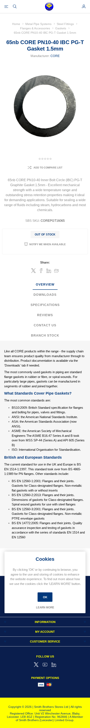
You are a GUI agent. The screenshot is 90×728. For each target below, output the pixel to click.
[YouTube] (45, 664)
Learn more (45, 607)
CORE (55, 56)
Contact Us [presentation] (45, 325)
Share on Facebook (41, 270)
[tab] (45, 285)
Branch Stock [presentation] (45, 335)
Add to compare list (47, 167)
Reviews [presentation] (45, 315)
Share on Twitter (33, 270)
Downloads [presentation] (45, 294)
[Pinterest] (53, 664)
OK (45, 597)
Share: (45, 262)
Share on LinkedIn (48, 270)
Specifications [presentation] (45, 305)
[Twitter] (36, 664)
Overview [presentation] (45, 284)
